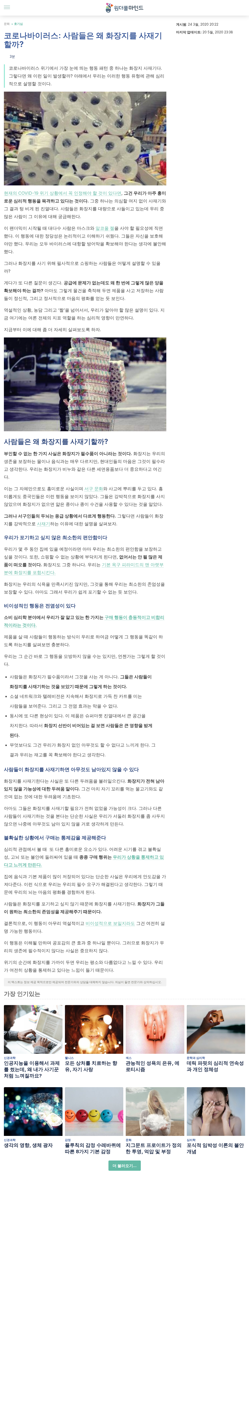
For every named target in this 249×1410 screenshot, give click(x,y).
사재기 (43, 523)
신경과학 (10, 1058)
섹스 (129, 1058)
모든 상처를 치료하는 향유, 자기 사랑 (91, 1066)
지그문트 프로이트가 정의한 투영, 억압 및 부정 (154, 1148)
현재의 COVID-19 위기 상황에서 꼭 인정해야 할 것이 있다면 (62, 193)
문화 (7, 24)
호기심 (18, 24)
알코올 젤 (105, 228)
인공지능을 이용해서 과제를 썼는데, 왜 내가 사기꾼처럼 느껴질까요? (32, 1069)
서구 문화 (93, 488)
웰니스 (69, 1058)
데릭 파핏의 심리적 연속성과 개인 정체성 (215, 1066)
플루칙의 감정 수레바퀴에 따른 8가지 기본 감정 (93, 1148)
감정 (68, 1140)
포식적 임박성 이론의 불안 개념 (215, 1148)
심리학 (191, 1140)
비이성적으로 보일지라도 (110, 923)
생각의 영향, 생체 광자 (28, 1145)
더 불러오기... (125, 1165)
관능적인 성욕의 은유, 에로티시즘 (152, 1066)
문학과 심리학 (196, 1058)
